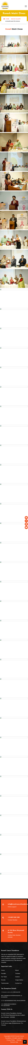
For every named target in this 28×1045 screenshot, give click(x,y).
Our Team (4, 976)
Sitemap (19, 1040)
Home (7, 19)
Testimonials (5, 983)
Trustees (17, 973)
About (17, 970)
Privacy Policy (11, 1040)
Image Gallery (16, 19)
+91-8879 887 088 (14, 917)
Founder (3, 973)
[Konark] (5, 5)
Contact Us (18, 983)
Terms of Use (14, 1042)
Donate (3, 980)
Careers (17, 976)
